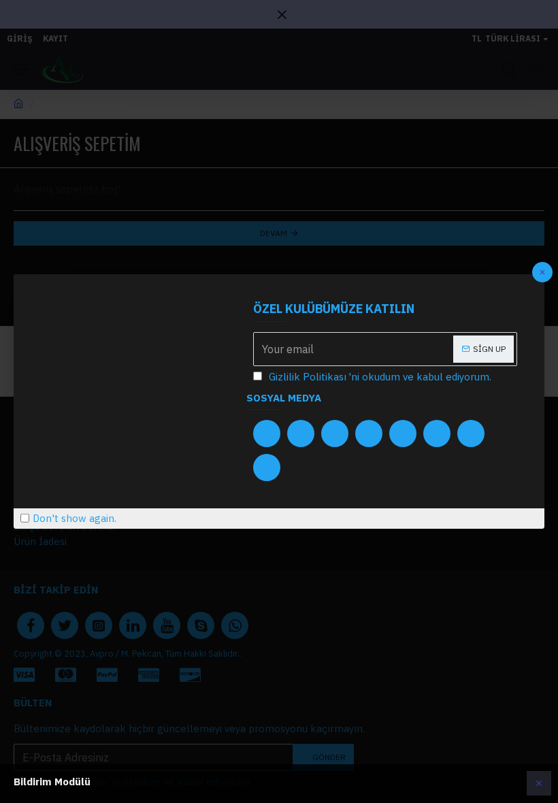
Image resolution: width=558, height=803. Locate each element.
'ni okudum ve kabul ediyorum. (380, 376)
